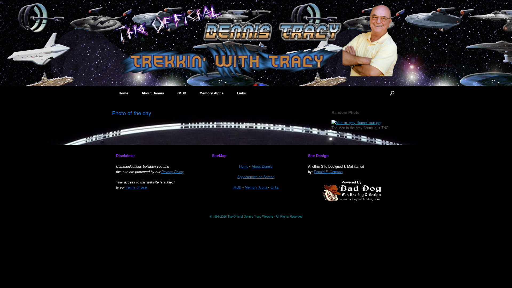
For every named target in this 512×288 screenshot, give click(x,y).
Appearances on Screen (255, 176)
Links (241, 92)
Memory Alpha (211, 92)
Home (123, 92)
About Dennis (153, 92)
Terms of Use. (137, 187)
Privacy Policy (172, 171)
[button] (392, 93)
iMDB (181, 92)
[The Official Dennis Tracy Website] (256, 40)
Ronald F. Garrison (328, 171)
